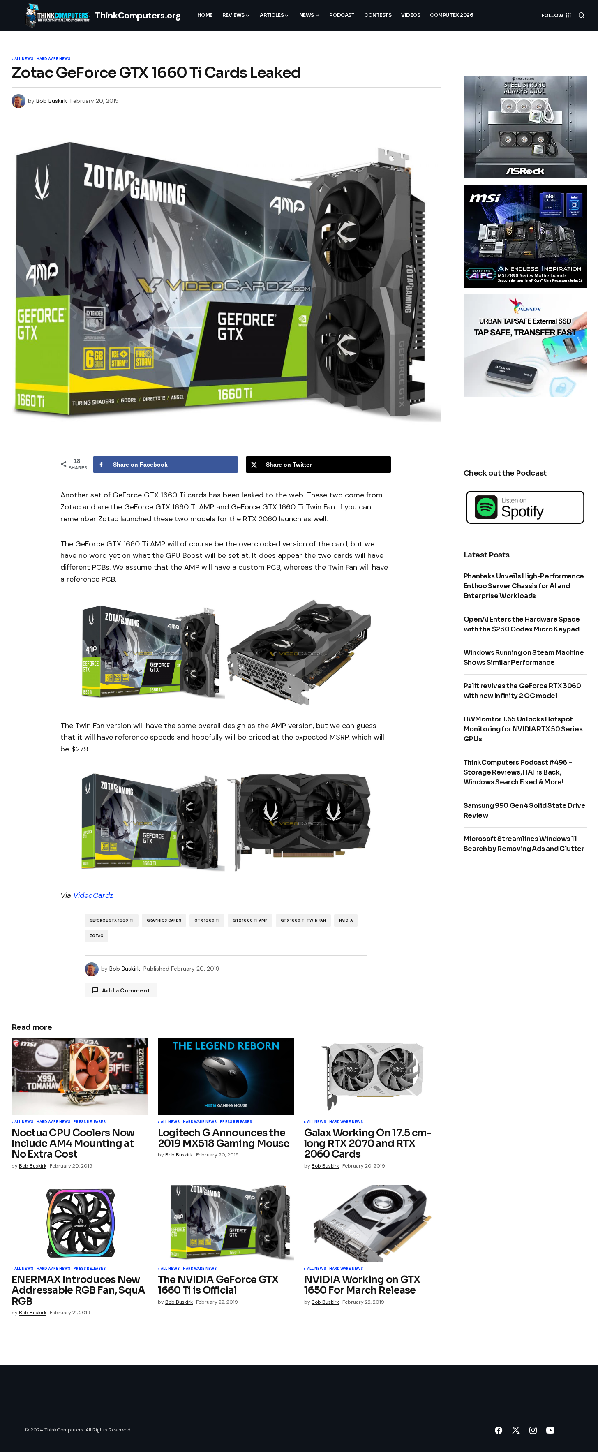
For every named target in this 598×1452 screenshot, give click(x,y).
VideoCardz (93, 895)
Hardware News (53, 59)
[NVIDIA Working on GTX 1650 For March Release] (372, 1223)
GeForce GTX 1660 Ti (112, 920)
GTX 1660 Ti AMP (250, 920)
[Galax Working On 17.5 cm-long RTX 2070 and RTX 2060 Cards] (372, 1076)
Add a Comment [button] (126, 990)
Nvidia (346, 920)
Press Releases (90, 1122)
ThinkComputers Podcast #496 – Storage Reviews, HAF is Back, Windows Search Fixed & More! (518, 772)
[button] (15, 15)
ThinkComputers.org (138, 15)
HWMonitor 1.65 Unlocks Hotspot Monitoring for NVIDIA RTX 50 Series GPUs (523, 729)
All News (23, 59)
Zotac (97, 936)
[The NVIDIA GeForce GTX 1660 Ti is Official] (226, 1223)
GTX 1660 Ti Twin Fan (303, 920)
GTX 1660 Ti (206, 920)
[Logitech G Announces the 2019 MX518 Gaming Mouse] (226, 1076)
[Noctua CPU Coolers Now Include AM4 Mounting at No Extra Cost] (80, 1076)
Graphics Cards (164, 920)
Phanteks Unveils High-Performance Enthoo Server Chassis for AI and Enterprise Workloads (524, 586)
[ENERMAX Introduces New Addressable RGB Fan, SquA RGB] (80, 1223)
